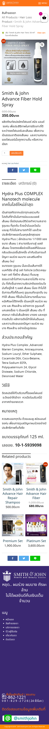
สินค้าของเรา (9, 13)
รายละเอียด (9, 183)
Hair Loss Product (13, 163)
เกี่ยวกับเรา (11, 635)
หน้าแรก (10, 619)
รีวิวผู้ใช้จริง (11, 631)
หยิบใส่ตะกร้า (16, 153)
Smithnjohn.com (26, 727)
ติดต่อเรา (10, 639)
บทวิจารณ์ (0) (27, 183)
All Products (10, 18)
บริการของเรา (12, 627)
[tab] (9, 183)
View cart (41, 33)
